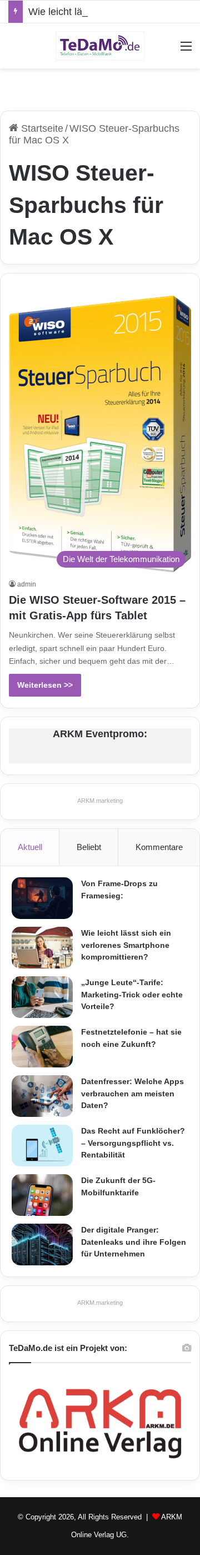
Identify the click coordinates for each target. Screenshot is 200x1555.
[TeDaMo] (100, 46)
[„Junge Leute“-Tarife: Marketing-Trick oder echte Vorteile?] (42, 997)
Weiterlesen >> (45, 684)
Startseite (40, 128)
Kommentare (159, 847)
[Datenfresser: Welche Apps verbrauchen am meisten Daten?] (42, 1096)
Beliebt (89, 847)
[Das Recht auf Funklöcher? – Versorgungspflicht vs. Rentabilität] (42, 1145)
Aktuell (30, 847)
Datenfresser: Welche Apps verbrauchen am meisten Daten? (132, 1093)
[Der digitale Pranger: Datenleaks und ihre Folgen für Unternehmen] (42, 1244)
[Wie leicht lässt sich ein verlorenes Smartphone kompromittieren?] (42, 947)
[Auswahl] (186, 50)
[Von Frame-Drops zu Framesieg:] (42, 898)
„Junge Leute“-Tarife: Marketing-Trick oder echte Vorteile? (132, 994)
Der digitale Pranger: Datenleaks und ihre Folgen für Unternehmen (133, 1241)
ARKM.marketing (100, 800)
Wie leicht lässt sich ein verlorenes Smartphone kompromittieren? (126, 944)
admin (26, 584)
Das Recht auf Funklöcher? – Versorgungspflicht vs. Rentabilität (133, 1142)
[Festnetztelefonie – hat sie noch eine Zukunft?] (42, 1046)
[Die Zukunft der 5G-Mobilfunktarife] (42, 1195)
